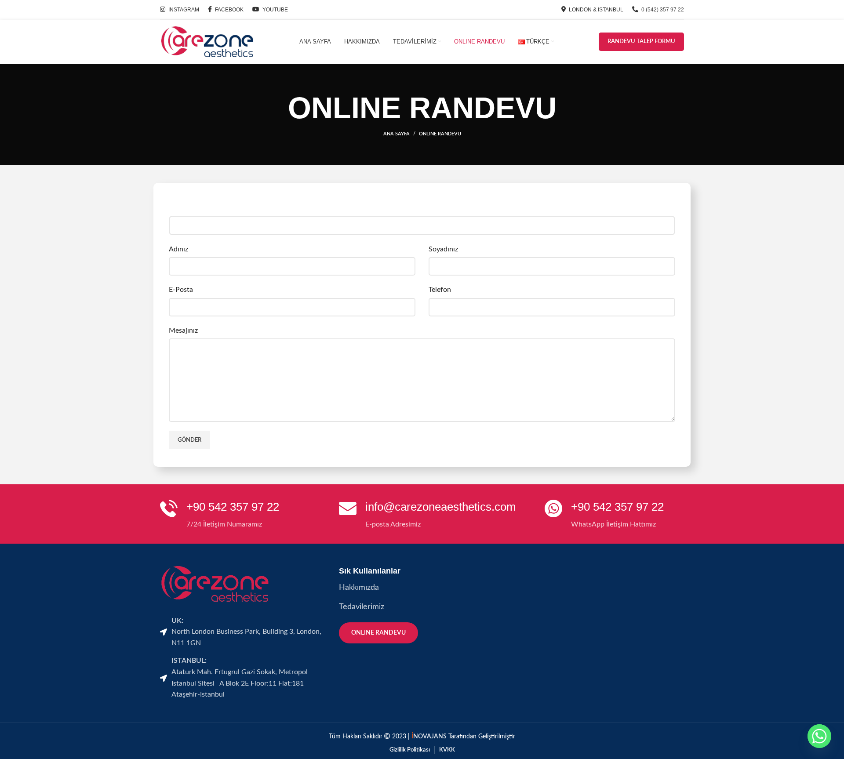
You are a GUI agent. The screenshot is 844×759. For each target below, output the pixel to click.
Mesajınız (183, 330)
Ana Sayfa (396, 133)
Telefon (440, 289)
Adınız (178, 249)
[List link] (422, 587)
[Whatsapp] (819, 736)
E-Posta (181, 289)
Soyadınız (443, 249)
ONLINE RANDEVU (378, 633)
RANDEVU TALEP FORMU (641, 41)
